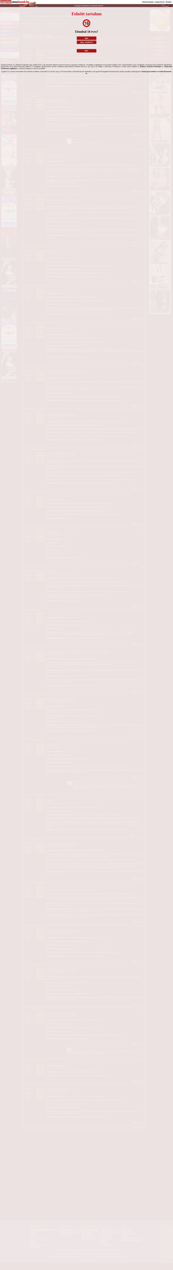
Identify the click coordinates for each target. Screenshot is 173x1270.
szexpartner (85, 6)
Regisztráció (159, 2)
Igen (86, 38)
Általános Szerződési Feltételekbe (151, 66)
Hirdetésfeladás (148, 2)
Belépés (169, 2)
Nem (86, 51)
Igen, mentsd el (86, 42)
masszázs (94, 6)
